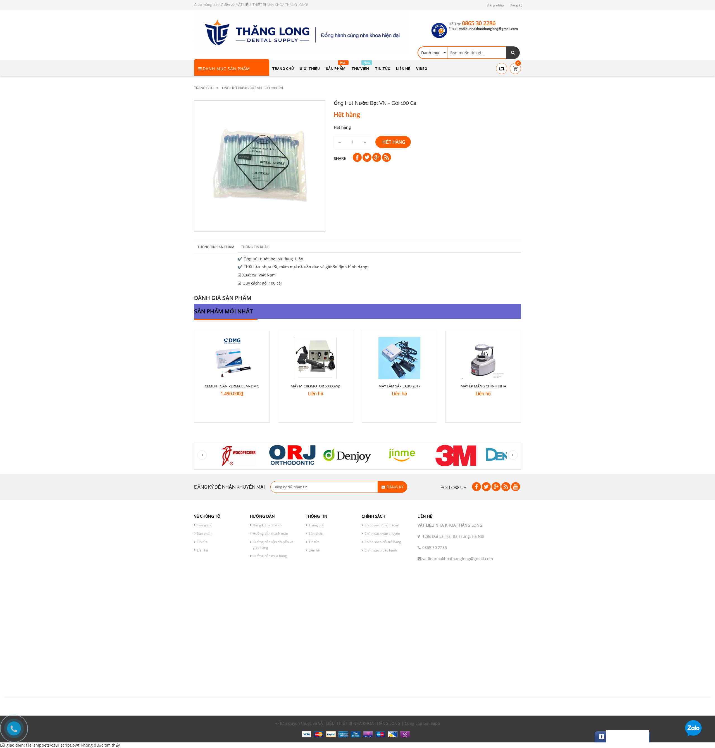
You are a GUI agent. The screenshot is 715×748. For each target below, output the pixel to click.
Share (340, 158)
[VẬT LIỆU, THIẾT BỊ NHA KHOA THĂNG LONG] (301, 32)
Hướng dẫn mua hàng (270, 555)
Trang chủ (204, 88)
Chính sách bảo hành (380, 550)
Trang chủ (205, 525)
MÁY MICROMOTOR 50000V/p (315, 386)
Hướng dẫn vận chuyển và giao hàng (273, 544)
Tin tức (202, 541)
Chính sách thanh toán (381, 525)
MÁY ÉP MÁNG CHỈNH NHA (483, 386)
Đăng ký (516, 5)
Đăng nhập (495, 5)
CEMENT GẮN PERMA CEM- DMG (232, 386)
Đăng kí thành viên (267, 525)
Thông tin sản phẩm (215, 247)
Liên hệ (202, 550)
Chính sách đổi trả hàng (382, 541)
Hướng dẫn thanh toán (270, 533)
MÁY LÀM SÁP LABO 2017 (399, 386)
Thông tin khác (255, 247)
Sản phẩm (205, 533)
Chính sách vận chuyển (382, 533)
